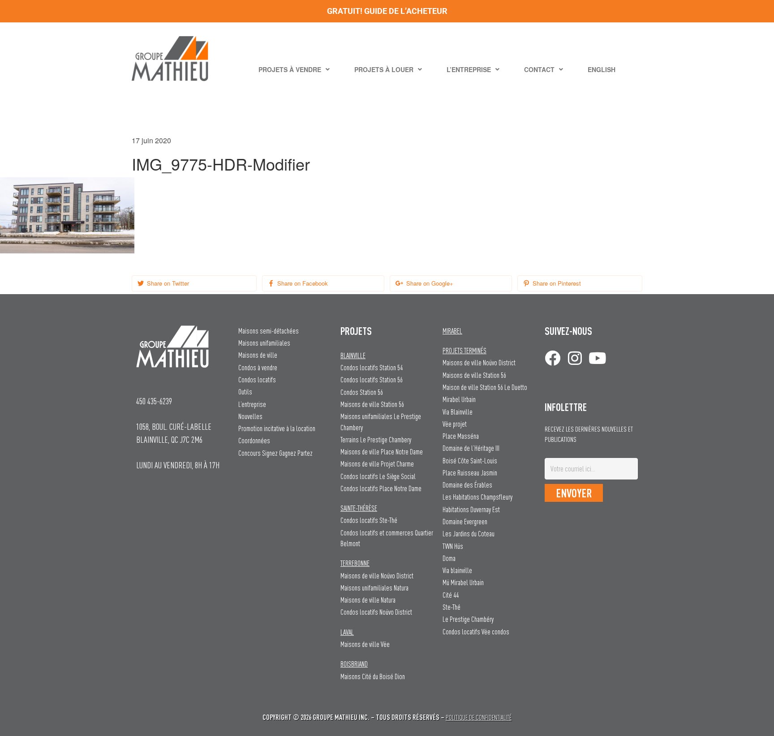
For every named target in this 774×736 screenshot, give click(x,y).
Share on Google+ (428, 283)
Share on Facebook (301, 283)
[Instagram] (575, 358)
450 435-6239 (154, 401)
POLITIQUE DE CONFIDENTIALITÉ (479, 717)
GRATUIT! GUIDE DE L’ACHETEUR (387, 11)
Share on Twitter (167, 283)
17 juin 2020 (151, 140)
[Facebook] (552, 358)
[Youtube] (597, 358)
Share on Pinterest (556, 283)
